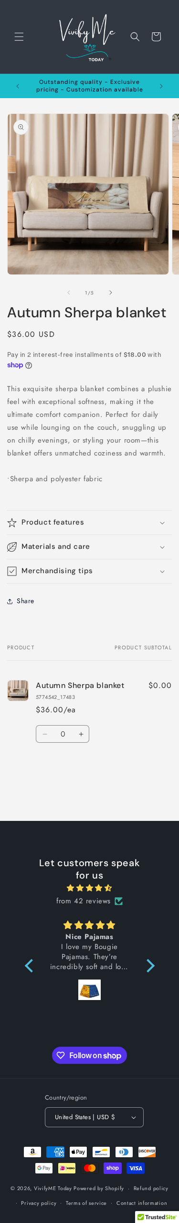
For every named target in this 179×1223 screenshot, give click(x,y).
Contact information (141, 1203)
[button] (19, 36)
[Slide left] (68, 292)
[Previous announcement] (17, 86)
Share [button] (25, 601)
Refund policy (151, 1188)
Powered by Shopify (99, 1188)
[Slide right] (110, 292)
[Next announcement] (161, 86)
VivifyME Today (53, 1188)
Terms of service (86, 1203)
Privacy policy (38, 1203)
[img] (90, 888)
